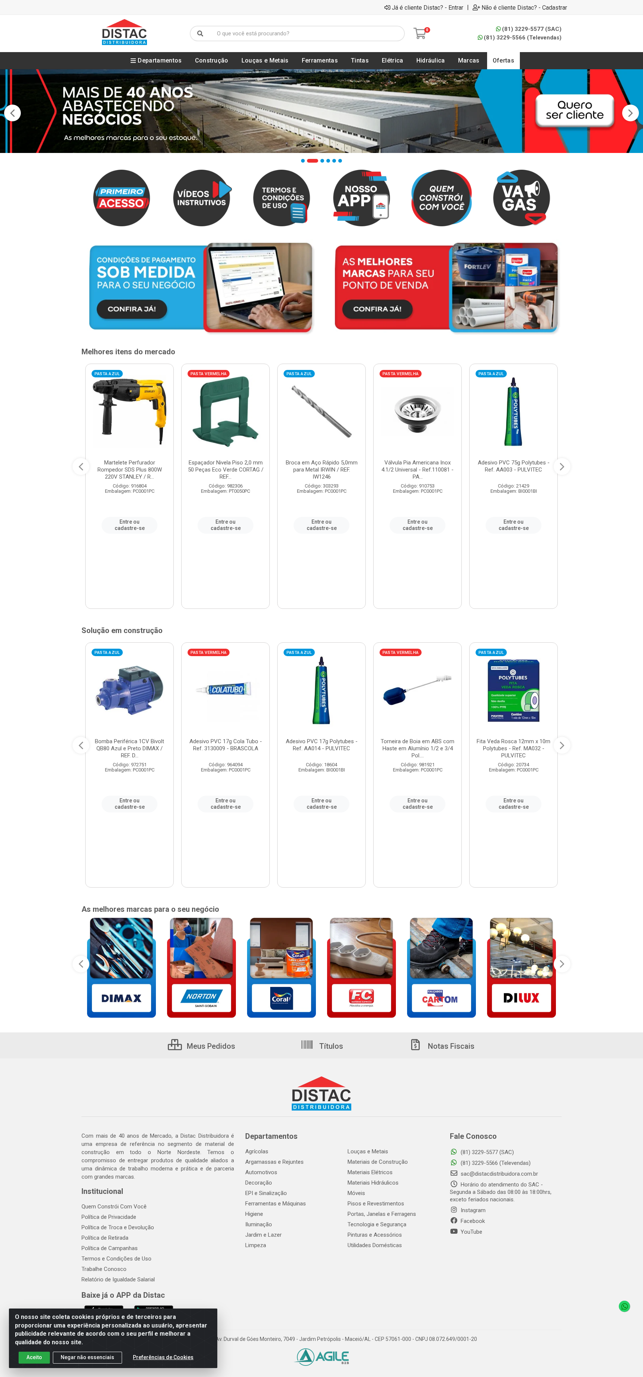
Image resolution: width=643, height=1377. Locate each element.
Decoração (258, 1182)
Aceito (34, 1357)
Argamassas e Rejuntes (274, 1162)
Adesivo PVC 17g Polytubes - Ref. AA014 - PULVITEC (322, 745)
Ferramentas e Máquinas (275, 1203)
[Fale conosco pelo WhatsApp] (624, 1306)
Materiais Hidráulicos (373, 1182)
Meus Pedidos (210, 1046)
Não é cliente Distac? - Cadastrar (524, 7)
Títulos (330, 1046)
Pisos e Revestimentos (376, 1203)
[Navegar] (12, 113)
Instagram (472, 1210)
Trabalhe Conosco (104, 1269)
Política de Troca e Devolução (117, 1227)
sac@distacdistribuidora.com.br (498, 1173)
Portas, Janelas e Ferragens (382, 1214)
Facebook (472, 1221)
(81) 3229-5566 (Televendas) (523, 37)
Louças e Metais (368, 1151)
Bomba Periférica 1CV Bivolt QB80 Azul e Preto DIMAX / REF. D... (129, 748)
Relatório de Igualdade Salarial (118, 1279)
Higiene (254, 1214)
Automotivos (261, 1172)
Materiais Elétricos (370, 1172)
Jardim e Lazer (263, 1234)
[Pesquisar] (200, 33)
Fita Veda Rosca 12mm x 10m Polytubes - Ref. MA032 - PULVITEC (513, 748)
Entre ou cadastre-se (130, 525)
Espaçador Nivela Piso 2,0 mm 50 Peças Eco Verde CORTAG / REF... (225, 469)
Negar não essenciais (87, 1357)
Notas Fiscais (450, 1046)
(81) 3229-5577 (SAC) (532, 29)
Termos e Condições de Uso (116, 1258)
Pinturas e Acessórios (375, 1234)
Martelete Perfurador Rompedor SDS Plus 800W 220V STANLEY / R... (129, 469)
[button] (303, 161)
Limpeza (255, 1245)
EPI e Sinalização (266, 1193)
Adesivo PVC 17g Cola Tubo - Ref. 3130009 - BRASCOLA (225, 745)
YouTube (470, 1232)
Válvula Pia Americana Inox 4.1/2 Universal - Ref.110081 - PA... (417, 469)
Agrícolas (256, 1151)
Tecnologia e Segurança (377, 1224)
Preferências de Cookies (163, 1357)
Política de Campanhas (109, 1248)
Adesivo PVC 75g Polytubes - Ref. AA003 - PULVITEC (514, 466)
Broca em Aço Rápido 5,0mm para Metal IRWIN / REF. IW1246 (322, 469)
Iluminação (258, 1224)
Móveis (356, 1193)
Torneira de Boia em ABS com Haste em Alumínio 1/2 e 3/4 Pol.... (417, 748)
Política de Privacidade (108, 1217)
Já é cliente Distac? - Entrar (427, 7)
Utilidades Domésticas (375, 1245)
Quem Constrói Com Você (114, 1206)
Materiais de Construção (378, 1162)
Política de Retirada (104, 1237)
